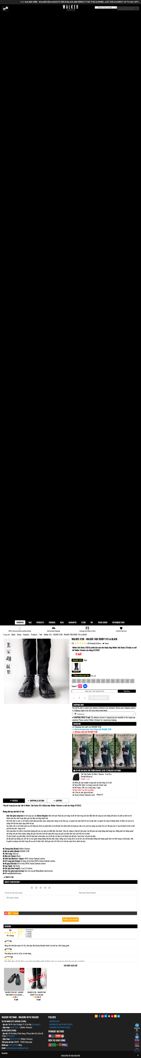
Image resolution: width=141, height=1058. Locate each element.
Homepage (20, 622)
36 (79, 681)
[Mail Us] (96, 1016)
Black (14, 634)
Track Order (102, 622)
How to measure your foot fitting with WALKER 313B (93, 729)
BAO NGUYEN (75, 1055)
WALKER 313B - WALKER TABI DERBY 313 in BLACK (94, 639)
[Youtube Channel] (112, 1016)
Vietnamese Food (118, 622)
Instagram (137, 1046)
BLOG (62, 622)
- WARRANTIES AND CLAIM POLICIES (60, 1024)
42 (108, 681)
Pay (92, 622)
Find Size (127, 691)
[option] (70, 14)
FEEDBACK (52, 622)
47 (132, 681)
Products (40, 622)
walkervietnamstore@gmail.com (17, 1048)
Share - (100, 643)
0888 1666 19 (15, 1027)
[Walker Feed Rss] (115, 1016)
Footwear (26, 634)
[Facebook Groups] (109, 1016)
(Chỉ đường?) (36, 1024)
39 (93, 681)
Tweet (106, 643)
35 (74, 681)
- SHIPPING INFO (53, 1021)
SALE (30, 622)
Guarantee (72, 622)
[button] (104, 714)
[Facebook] (99, 1016)
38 (89, 681)
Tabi (40, 634)
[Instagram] (102, 1016)
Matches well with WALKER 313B (86, 732)
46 (127, 681)
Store (83, 622)
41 (103, 681)
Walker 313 (48, 634)
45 (122, 681)
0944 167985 (13, 1045)
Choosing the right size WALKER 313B (88, 727)
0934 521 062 (15, 1039)
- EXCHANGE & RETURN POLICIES (59, 1027)
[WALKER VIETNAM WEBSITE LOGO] (70, 8)
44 (118, 681)
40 (98, 681)
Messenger (137, 1040)
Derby (19, 634)
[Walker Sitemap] (118, 1016)
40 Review (91, 643)
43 (113, 681)
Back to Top (9, 877)
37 (84, 681)
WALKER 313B (76, 671)
